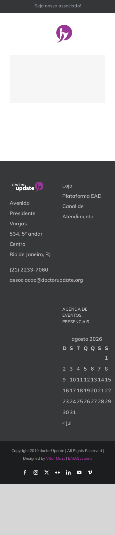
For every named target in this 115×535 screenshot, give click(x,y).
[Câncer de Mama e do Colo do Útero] (57, 79)
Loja (67, 185)
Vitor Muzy (55, 458)
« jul (67, 423)
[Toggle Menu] (101, 33)
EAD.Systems (80, 458)
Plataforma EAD (82, 196)
